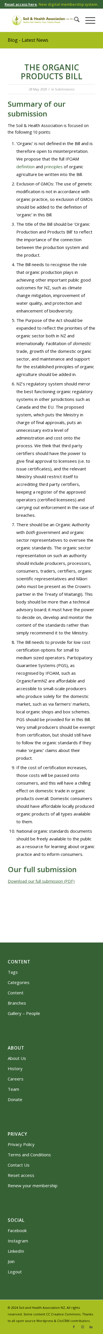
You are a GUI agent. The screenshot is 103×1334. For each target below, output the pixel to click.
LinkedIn (16, 1251)
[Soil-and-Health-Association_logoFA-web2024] (43, 20)
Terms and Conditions (29, 1154)
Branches (17, 1003)
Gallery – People (24, 1013)
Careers (15, 1079)
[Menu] (87, 20)
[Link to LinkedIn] (91, 1327)
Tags (13, 972)
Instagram (18, 1241)
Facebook (17, 1230)
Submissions (64, 89)
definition (25, 166)
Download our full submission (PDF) (41, 881)
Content (15, 992)
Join (11, 1261)
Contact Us (18, 1165)
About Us (17, 1058)
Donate (15, 1099)
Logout (15, 1271)
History (15, 1068)
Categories (18, 982)
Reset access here (21, 4)
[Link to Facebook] (74, 1327)
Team (13, 1089)
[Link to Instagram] (82, 1327)
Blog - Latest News (28, 40)
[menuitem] (74, 20)
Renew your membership (33, 1185)
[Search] (74, 20)
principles (53, 166)
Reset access (21, 1175)
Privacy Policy (21, 1144)
